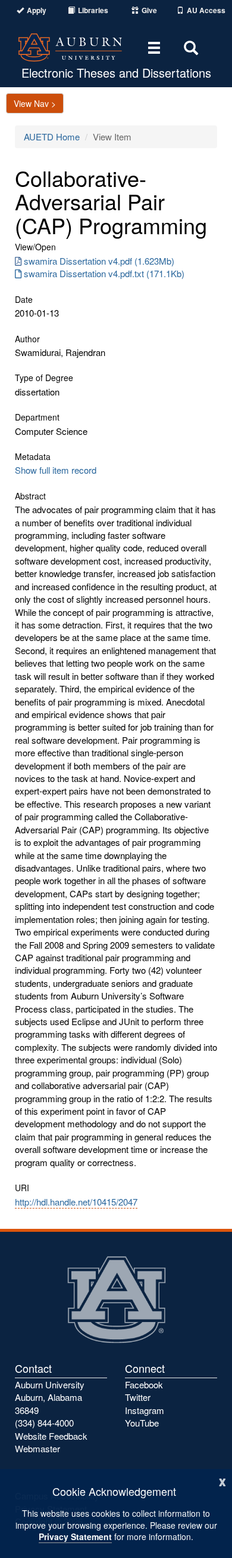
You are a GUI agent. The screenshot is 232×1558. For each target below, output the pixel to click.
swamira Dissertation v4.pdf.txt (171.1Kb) (104, 273)
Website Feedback (51, 1436)
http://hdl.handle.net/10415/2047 (76, 1201)
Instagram (144, 1410)
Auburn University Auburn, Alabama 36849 (49, 1397)
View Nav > (35, 103)
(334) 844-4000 (44, 1422)
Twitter (138, 1397)
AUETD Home (52, 136)
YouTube (142, 1422)
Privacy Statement (75, 1536)
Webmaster (37, 1448)
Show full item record (55, 470)
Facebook (144, 1384)
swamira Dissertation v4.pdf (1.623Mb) (99, 260)
